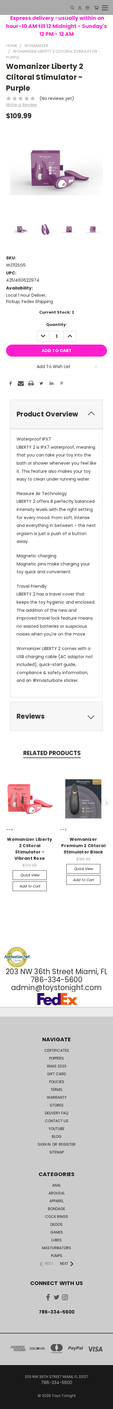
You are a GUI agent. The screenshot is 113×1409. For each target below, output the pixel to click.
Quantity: (56, 324)
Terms (56, 1089)
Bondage (56, 1208)
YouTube (56, 1128)
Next (106, 803)
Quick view (29, 875)
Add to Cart (29, 886)
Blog (56, 1136)
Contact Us (56, 1120)
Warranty (57, 1097)
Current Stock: (56, 312)
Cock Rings (56, 1216)
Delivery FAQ (56, 1113)
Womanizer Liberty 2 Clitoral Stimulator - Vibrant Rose (29, 848)
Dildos (56, 1224)
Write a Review (21, 105)
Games (56, 1232)
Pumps (56, 1255)
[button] (57, 935)
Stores (57, 1105)
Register (67, 1144)
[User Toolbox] (80, 7)
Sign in (45, 1144)
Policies (56, 1081)
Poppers (56, 1058)
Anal (56, 1185)
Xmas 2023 (56, 1066)
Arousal (57, 1193)
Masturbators (56, 1247)
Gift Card (56, 1073)
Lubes (56, 1240)
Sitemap (56, 1152)
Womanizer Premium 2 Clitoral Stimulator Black (83, 845)
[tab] (56, 414)
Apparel (56, 1200)
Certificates (56, 1050)
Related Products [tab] (52, 753)
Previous (7, 803)
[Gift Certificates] (87, 7)
